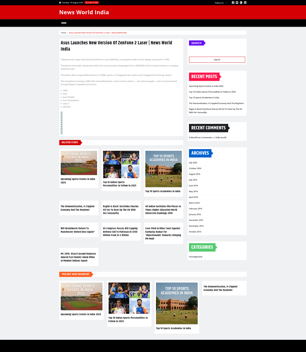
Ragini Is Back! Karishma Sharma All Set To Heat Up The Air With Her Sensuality (121, 209)
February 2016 (195, 208)
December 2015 (196, 220)
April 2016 (193, 197)
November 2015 (196, 226)
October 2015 (195, 231)
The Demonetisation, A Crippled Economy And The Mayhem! (77, 208)
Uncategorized (195, 256)
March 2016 (194, 203)
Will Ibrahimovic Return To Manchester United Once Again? (78, 230)
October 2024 (195, 168)
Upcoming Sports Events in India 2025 (78, 181)
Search (196, 43)
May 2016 (193, 191)
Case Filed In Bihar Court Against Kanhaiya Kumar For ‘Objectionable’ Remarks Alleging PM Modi (163, 233)
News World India (84, 12)
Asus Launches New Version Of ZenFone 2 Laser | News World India (98, 32)
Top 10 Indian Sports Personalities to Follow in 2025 (119, 184)
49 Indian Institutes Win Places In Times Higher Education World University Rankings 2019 (163, 209)
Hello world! (221, 137)
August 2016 (194, 174)
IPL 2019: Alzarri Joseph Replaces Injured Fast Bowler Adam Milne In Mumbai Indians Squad (78, 257)
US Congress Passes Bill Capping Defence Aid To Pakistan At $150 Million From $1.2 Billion (120, 231)
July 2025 (193, 162)
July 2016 (193, 180)
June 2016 (193, 185)
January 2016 (195, 214)
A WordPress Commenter (200, 137)
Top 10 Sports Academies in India (162, 191)
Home (63, 23)
